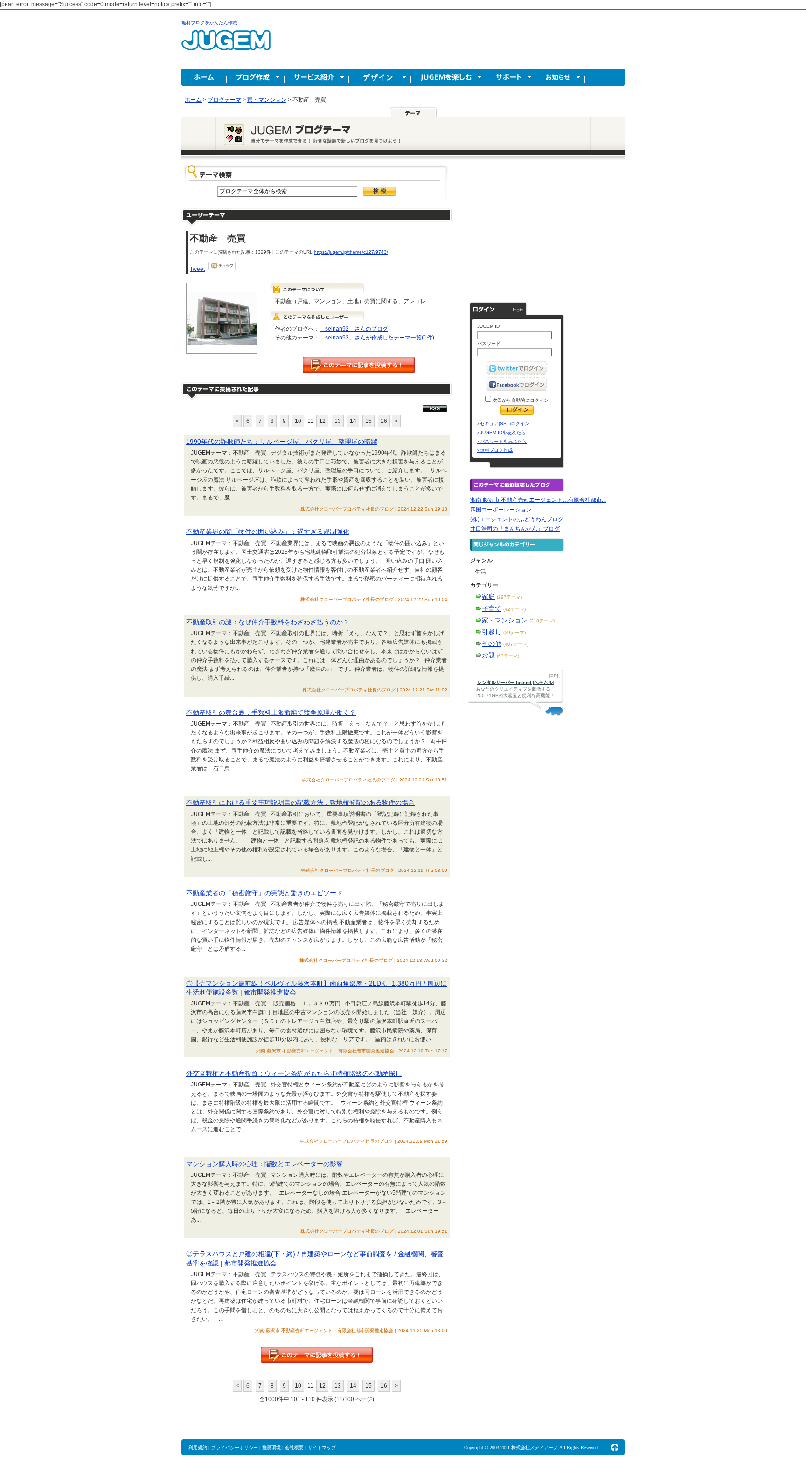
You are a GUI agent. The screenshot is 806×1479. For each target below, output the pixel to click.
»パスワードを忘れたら (502, 441)
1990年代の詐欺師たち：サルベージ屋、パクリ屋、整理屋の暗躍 (281, 441)
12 (322, 421)
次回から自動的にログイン (520, 400)
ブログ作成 (256, 77)
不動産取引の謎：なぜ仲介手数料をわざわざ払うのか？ (267, 622)
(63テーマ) (508, 655)
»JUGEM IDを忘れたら (501, 432)
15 (368, 421)
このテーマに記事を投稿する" (317, 1355)
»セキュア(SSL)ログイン (503, 423)
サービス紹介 (317, 77)
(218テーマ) (542, 620)
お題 (488, 655)
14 (353, 421)
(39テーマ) (514, 632)
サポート (511, 77)
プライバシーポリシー (234, 1447)
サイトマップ (322, 1447)
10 (298, 421)
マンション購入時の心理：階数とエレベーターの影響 (264, 1164)
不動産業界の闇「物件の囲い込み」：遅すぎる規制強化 (267, 531)
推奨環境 (271, 1447)
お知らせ (560, 77)
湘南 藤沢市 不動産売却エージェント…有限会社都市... (538, 500)
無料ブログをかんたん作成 (209, 22)
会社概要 (294, 1447)
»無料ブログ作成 (495, 450)
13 (337, 421)
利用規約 (197, 1447)
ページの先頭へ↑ (615, 1447)
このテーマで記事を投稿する (359, 365)
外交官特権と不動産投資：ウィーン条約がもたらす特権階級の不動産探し (294, 1073)
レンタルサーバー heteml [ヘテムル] (515, 682)
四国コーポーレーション (501, 509)
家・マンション (505, 620)
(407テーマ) (515, 644)
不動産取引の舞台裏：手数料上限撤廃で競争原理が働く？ (271, 712)
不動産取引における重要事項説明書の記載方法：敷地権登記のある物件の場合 (300, 802)
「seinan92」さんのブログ (354, 328)
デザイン (380, 77)
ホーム (204, 77)
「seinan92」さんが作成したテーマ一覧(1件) (377, 337)
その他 (491, 643)
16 (384, 421)
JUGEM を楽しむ (448, 77)
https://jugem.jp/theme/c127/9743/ (351, 252)
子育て (491, 608)
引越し (491, 632)
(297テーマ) (509, 597)
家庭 (488, 596)
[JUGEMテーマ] (413, 112)
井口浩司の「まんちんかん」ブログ (515, 528)
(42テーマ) (514, 609)
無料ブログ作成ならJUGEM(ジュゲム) (226, 45)
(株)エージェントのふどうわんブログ (516, 519)
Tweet (197, 269)
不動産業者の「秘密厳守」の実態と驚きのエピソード (264, 893)
